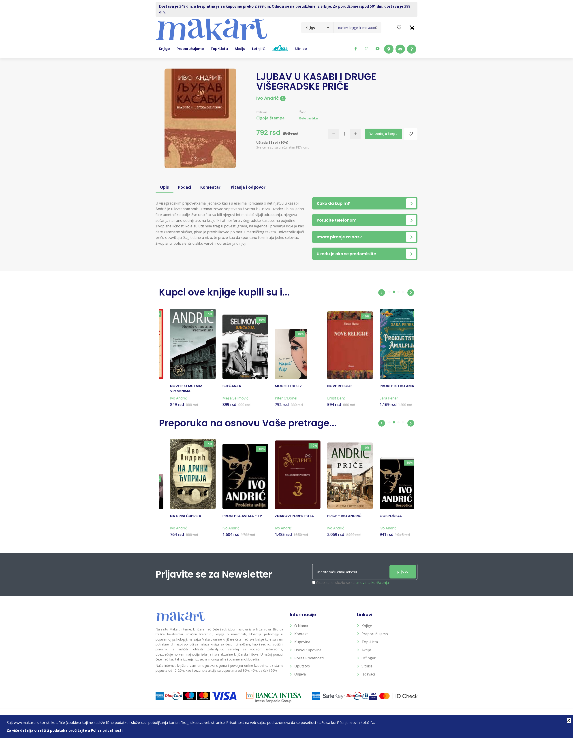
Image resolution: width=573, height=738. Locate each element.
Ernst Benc (325, 398)
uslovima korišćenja (372, 582)
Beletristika (308, 118)
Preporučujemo (374, 634)
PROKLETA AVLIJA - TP (231, 516)
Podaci (184, 187)
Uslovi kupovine (307, 650)
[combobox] (317, 27)
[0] (412, 27)
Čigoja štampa (270, 118)
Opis (164, 187)
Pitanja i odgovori (249, 187)
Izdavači (368, 674)
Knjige (366, 626)
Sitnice (366, 666)
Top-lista (369, 642)
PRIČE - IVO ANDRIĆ (333, 516)
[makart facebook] (355, 48)
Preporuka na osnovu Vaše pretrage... (248, 423)
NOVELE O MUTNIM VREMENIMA (175, 388)
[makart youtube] (377, 48)
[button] (381, 292)
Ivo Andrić (267, 98)
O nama (301, 626)
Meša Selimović (224, 398)
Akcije (366, 650)
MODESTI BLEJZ (277, 386)
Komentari (211, 187)
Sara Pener (377, 398)
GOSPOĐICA (379, 516)
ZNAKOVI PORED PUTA (283, 516)
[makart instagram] (366, 48)
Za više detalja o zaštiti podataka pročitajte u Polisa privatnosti (65, 730)
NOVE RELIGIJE (328, 386)
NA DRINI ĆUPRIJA (174, 516)
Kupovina (302, 642)
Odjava (300, 674)
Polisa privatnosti (309, 658)
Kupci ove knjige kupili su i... (224, 292)
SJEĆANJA (220, 386)
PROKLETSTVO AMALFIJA (390, 386)
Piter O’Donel (275, 398)
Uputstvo (302, 666)
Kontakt (301, 634)
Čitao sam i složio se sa (352, 582)
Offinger (368, 658)
